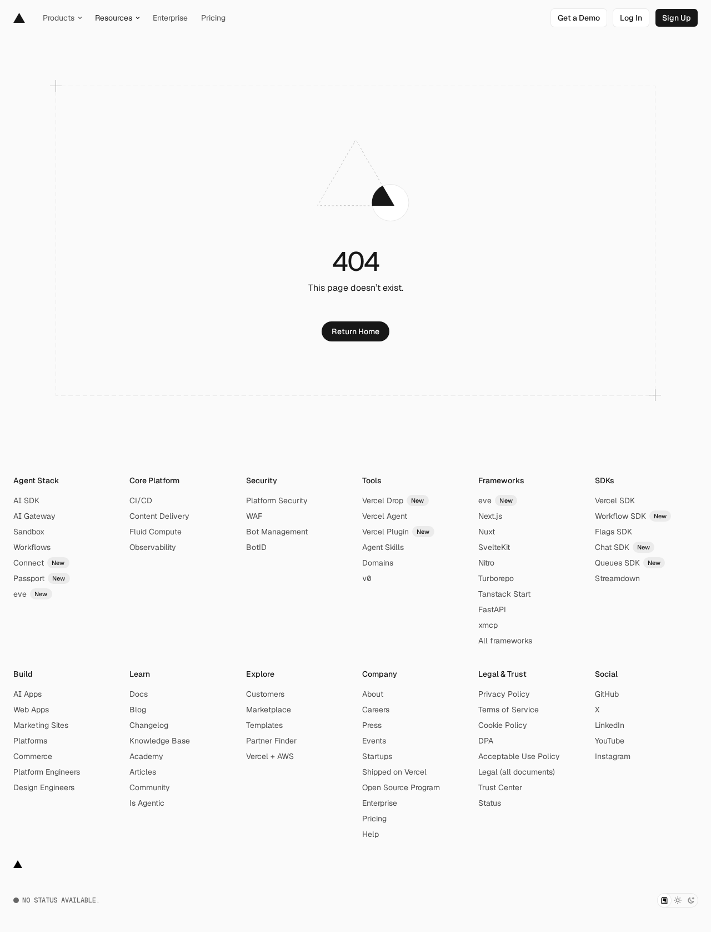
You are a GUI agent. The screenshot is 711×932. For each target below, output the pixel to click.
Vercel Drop (393, 500)
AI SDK (26, 500)
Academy (146, 756)
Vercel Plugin (396, 532)
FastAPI (492, 609)
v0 (366, 578)
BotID (256, 547)
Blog (137, 710)
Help (370, 834)
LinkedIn (609, 725)
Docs (138, 694)
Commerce (32, 756)
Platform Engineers (46, 772)
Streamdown (617, 578)
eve (30, 594)
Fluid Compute (155, 532)
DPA (485, 741)
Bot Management (277, 532)
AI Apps (27, 694)
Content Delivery (159, 516)
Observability (152, 547)
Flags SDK (613, 532)
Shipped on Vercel (394, 772)
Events (374, 741)
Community (149, 787)
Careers (375, 710)
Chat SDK (622, 547)
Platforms (30, 741)
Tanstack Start (504, 594)
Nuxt (486, 532)
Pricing (374, 819)
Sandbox (28, 532)
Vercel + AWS (270, 756)
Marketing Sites (40, 725)
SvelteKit (494, 547)
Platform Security (277, 500)
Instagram (612, 756)
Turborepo (496, 578)
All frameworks (505, 641)
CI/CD (140, 500)
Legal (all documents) (516, 772)
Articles (142, 772)
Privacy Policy (504, 694)
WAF (254, 516)
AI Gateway (34, 516)
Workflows (32, 547)
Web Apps (31, 710)
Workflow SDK (631, 516)
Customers (265, 694)
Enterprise (379, 803)
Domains (377, 563)
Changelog (148, 725)
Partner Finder (271, 741)
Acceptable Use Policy (519, 756)
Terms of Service (508, 710)
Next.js (490, 516)
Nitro (486, 563)
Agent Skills (383, 547)
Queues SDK (628, 563)
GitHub (607, 694)
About (372, 694)
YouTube (609, 741)
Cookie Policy (502, 725)
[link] (579, 18)
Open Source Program (401, 787)
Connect (39, 563)
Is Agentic (146, 803)
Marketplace (268, 710)
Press (372, 725)
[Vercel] (19, 17)
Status (489, 803)
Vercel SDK (615, 500)
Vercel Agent (384, 516)
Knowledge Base (159, 741)
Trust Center (500, 787)
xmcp (488, 625)
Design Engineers (43, 787)
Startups (377, 756)
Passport (39, 578)
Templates (264, 725)
